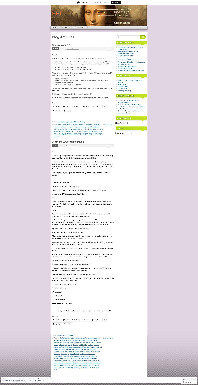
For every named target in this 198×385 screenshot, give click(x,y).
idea (101, 347)
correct (93, 342)
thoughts (85, 134)
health (93, 347)
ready (76, 358)
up (93, 134)
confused (82, 342)
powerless (77, 356)
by (86, 124)
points (94, 129)
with (93, 367)
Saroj (69, 360)
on (68, 354)
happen (78, 127)
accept (64, 124)
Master (62, 351)
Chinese (90, 124)
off (88, 129)
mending (82, 351)
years (55, 370)
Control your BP (61, 45)
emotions (90, 345)
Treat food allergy (123, 86)
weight (100, 134)
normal (85, 129)
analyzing (77, 338)
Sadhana (64, 360)
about (59, 124)
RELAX (81, 358)
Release (61, 131)
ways (79, 367)
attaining (96, 338)
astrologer (90, 338)
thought (79, 134)
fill (59, 347)
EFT (74, 122)
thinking (78, 365)
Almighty (71, 338)
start (99, 360)
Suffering (75, 363)
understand (61, 367)
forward (66, 347)
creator (56, 345)
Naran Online (126, 43)
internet (68, 349)
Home (54, 27)
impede (56, 349)
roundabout (68, 131)
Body (60, 342)
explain (56, 347)
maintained (96, 127)
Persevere (66, 356)
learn (73, 349)
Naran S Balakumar (73, 49)
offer (65, 354)
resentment (93, 358)
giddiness (77, 347)
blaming (56, 342)
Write (97, 367)
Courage (98, 342)
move (92, 351)
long (88, 349)
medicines (76, 351)
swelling (89, 363)
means (70, 351)
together (96, 365)
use (96, 134)
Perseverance (58, 356)
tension (73, 365)
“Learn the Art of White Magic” (63, 340)
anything (75, 124)
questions (63, 358)
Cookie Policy (40, 380)
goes (74, 127)
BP (84, 124)
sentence (85, 360)
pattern (92, 354)
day (66, 345)
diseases (75, 345)
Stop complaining (123, 58)
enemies (96, 345)
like (85, 349)
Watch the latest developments (127, 66)
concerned (97, 124)
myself (65, 129)
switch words (97, 363)
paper (88, 354)
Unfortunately (69, 367)
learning (77, 349)
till (92, 365)
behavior (82, 340)
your (59, 136)
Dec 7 (55, 146)
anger (82, 338)
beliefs (81, 124)
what (55, 136)
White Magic (85, 367)
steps (55, 363)
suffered (69, 363)
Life (82, 349)
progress (56, 358)
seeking (79, 360)
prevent (88, 356)
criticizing (61, 345)
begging (77, 340)
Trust (55, 367)
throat (89, 365)
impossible (62, 349)
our (91, 129)
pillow (71, 356)
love (91, 349)
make (55, 129)
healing (84, 127)
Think (75, 134)
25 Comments (109, 338)
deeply (70, 345)
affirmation (64, 338)
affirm (68, 124)
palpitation (83, 354)
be (73, 340)
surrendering (83, 363)
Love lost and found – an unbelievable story (131, 70)
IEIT (78, 122)
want (75, 367)
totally (90, 134)
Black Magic (94, 340)
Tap (59, 134)
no (81, 129)
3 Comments (109, 125)
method (60, 129)
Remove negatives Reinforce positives (134, 109)
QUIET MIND (70, 358)
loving (95, 349)
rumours (79, 131)
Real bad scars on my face (137, 107)
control (56, 127)
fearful (67, 127)
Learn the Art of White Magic (68, 141)
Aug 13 (55, 49)
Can (64, 342)
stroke (96, 131)
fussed (71, 347)
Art (86, 338)
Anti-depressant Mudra (124, 64)
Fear (63, 127)
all (71, 124)
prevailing (100, 129)
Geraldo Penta (122, 107)
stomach (60, 363)
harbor (89, 347)
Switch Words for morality (125, 55)
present (83, 356)
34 (58, 338)
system (56, 365)
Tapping (82, 122)
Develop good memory (124, 91)
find (62, 347)
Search (74, 360)
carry (67, 342)
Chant (77, 342)
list (91, 127)
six (87, 131)
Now (62, 354)
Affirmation (61, 335)
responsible (57, 360)
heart (97, 347)
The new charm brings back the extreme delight (132, 62)
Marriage (56, 351)
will (90, 367)
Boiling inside (122, 84)
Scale (84, 131)
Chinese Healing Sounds (65, 122)
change (72, 342)
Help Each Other (80, 27)
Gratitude (83, 347)
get (71, 127)
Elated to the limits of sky (125, 68)
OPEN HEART (74, 354)
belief (87, 340)
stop (65, 363)
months (88, 351)
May (66, 351)
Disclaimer (65, 27)
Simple (90, 360)
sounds (91, 131)
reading (56, 131)
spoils (95, 360)
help (88, 127)
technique (69, 134)
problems (94, 356)
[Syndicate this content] (117, 43)
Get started (115, 2)
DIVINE (81, 345)
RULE (74, 131)
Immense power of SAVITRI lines (128, 60)
